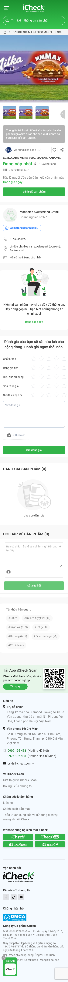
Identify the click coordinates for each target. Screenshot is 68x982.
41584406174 (18, 239)
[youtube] (21, 897)
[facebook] (6, 897)
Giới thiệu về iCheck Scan (20, 780)
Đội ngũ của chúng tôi (17, 786)
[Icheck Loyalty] (50, 844)
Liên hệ (8, 803)
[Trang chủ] (34, 8)
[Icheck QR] (50, 837)
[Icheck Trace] (18, 844)
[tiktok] (14, 897)
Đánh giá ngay (12, 182)
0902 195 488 (17, 750)
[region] (34, 69)
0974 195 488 (17, 756)
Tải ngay (15, 686)
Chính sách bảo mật (16, 809)
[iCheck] (18, 837)
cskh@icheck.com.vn (22, 763)
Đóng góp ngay (34, 321)
